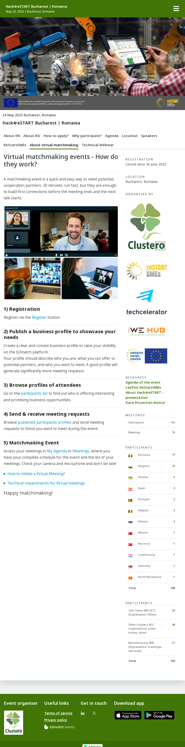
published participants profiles (45, 422)
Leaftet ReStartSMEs (143, 387)
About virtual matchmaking (54, 144)
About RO (31, 135)
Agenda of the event (143, 382)
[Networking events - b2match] (59, 726)
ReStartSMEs (15, 144)
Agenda (112, 135)
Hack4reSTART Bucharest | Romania (36, 6)
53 (173, 610)
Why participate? (87, 135)
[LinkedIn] (83, 713)
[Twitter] (94, 713)
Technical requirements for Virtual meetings (46, 483)
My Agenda (57, 451)
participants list (35, 393)
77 (173, 454)
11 (173, 642)
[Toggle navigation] (176, 9)
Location (130, 135)
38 (173, 624)
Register (39, 317)
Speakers (149, 135)
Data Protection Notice (145, 402)
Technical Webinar (98, 144)
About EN (12, 135)
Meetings (81, 451)
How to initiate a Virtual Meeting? (36, 473)
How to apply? (56, 135)
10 (173, 466)
